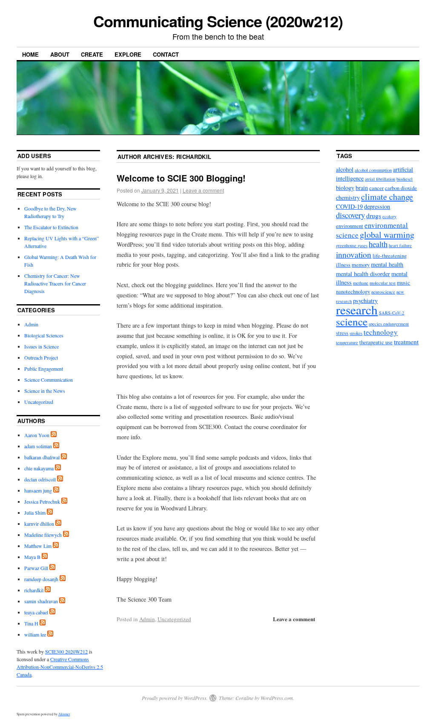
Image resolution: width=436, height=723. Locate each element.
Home (30, 54)
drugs (373, 215)
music (403, 282)
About (59, 54)
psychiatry (365, 301)
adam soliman (38, 446)
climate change (387, 196)
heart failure (400, 245)
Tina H (31, 623)
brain (362, 188)
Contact (166, 54)
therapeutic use (376, 342)
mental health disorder (363, 274)
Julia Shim (35, 512)
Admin (147, 619)
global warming (387, 234)
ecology (389, 216)
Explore (128, 54)
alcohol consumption (373, 170)
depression (377, 206)
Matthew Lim (38, 545)
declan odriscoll (40, 479)
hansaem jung (38, 490)
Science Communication (48, 379)
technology (381, 332)
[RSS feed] (54, 435)
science (351, 321)
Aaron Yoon (36, 435)
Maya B (32, 556)
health (378, 244)
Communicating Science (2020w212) (217, 21)
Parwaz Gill (36, 568)
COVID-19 (349, 206)
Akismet (64, 714)
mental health (387, 264)
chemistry (348, 197)
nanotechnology (353, 291)
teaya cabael (36, 612)
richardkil (193, 157)
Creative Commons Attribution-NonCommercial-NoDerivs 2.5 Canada (60, 667)
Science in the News (44, 390)
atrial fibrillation (380, 179)
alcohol (344, 169)
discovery (350, 215)
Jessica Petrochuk (42, 501)
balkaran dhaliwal (42, 457)
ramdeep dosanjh (41, 579)
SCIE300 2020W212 (66, 651)
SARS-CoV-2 (391, 313)
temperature (347, 343)
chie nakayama (39, 468)
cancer (376, 188)
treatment (406, 341)
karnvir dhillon (39, 523)
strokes (356, 333)
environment (349, 226)
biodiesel (404, 179)
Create (92, 54)
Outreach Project (41, 357)
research (357, 309)
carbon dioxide (401, 188)
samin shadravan (41, 601)
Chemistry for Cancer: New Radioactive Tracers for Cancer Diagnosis (55, 283)
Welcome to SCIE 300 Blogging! (181, 178)
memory (361, 264)
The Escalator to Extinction (51, 227)
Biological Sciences (43, 335)
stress (342, 333)
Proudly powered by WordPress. (175, 697)
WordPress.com (277, 697)
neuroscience (383, 292)
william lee (35, 634)
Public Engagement (43, 368)
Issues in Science (41, 346)
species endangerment (389, 324)
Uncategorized (174, 619)
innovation (353, 254)
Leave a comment (203, 190)
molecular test (383, 283)
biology (345, 188)
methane (360, 283)
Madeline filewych (43, 534)
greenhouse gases (351, 245)
